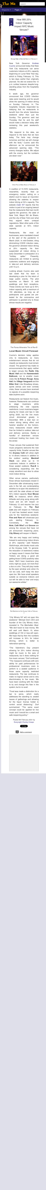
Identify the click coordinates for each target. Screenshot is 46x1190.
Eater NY (21, 204)
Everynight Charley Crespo (24, 722)
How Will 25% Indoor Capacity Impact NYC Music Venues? (24, 24)
